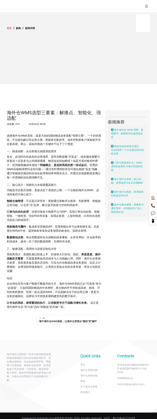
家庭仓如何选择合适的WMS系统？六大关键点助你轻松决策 (127, 149)
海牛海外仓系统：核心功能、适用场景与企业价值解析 (127, 181)
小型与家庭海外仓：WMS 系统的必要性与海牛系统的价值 (127, 166)
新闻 (82, 381)
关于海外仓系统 (89, 386)
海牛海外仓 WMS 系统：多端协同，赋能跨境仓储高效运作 (127, 133)
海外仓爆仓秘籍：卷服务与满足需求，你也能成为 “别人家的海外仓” (127, 208)
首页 (9, 28)
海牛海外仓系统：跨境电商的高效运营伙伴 (127, 193)
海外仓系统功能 (89, 370)
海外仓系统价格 (89, 375)
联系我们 (85, 392)
